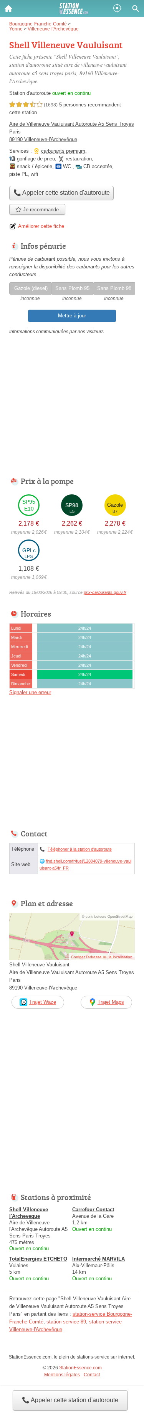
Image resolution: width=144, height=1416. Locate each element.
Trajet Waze (42, 1002)
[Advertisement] (72, 1109)
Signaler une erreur (30, 692)
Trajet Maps (111, 1002)
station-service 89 (66, 1322)
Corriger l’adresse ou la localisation (101, 957)
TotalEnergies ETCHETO (38, 1259)
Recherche (135, 8)
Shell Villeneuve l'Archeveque (28, 1213)
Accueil (8, 8)
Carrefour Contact (93, 1209)
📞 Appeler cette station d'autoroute (70, 1400)
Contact (92, 1374)
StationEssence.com (80, 1367)
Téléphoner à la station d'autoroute (80, 849)
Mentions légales (62, 1374)
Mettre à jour (72, 316)
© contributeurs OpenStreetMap (107, 917)
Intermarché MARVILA (98, 1259)
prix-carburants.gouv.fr (105, 592)
